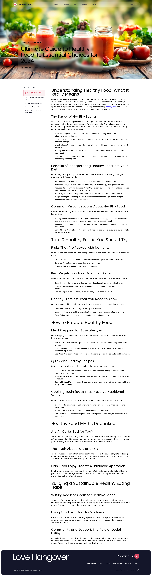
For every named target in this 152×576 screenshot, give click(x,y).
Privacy (126, 570)
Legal (137, 570)
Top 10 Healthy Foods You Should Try (35, 98)
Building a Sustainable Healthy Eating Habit (33, 111)
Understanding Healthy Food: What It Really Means (33, 93)
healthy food (111, 107)
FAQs (108, 563)
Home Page (91, 563)
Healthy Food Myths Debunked (34, 107)
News (101, 563)
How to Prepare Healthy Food (33, 103)
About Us (119, 570)
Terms (132, 570)
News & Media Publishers (31, 42)
